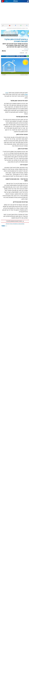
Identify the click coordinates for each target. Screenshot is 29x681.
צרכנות (22, 28)
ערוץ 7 (26, 28)
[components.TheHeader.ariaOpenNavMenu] (24, 1)
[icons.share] (2, 1)
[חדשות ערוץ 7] (14, 1)
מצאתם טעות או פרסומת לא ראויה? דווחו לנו (14, 223)
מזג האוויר (21, 52)
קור (25, 52)
